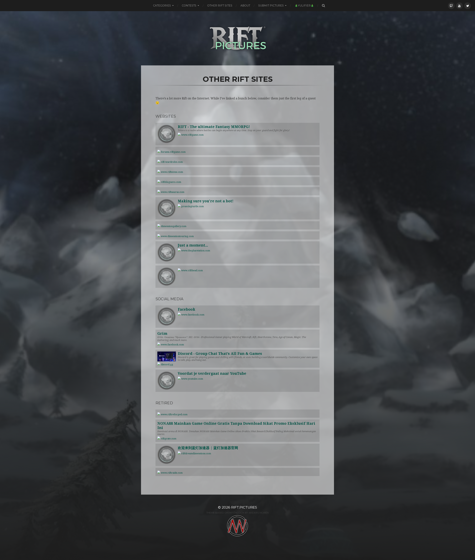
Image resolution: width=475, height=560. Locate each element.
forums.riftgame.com (173, 151)
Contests (189, 5)
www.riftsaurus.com (172, 192)
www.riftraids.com (171, 472)
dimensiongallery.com (173, 226)
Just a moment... (193, 245)
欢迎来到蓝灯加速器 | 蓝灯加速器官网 (208, 448)
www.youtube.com (192, 378)
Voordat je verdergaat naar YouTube (212, 373)
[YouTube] (459, 5)
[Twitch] (451, 5)
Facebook (186, 309)
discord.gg (166, 364)
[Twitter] (467, 5)
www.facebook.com (192, 314)
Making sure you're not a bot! (205, 201)
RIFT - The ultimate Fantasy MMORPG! (214, 127)
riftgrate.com (168, 438)
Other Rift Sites (219, 5)
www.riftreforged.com (173, 414)
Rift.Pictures (244, 507)
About (245, 5)
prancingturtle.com (192, 206)
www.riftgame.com (192, 134)
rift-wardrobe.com (171, 162)
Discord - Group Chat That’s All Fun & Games (220, 354)
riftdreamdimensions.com (196, 453)
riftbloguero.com (170, 182)
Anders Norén (259, 512)
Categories (162, 5)
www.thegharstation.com (195, 250)
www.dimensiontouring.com (177, 236)
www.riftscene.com (171, 172)
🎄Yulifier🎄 (304, 5)
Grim (162, 333)
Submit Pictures (271, 5)
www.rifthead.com (192, 270)
